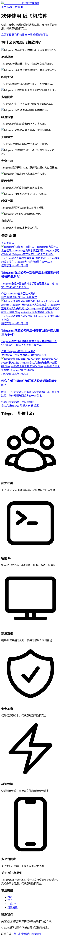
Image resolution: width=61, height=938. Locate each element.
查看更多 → (7, 243)
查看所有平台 (40, 34)
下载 (15, 7)
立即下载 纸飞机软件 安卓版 (17, 34)
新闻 (20, 7)
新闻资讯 (13, 907)
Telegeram (35, 934)
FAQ (9, 7)
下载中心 (13, 903)
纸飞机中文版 (21, 934)
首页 (3, 7)
